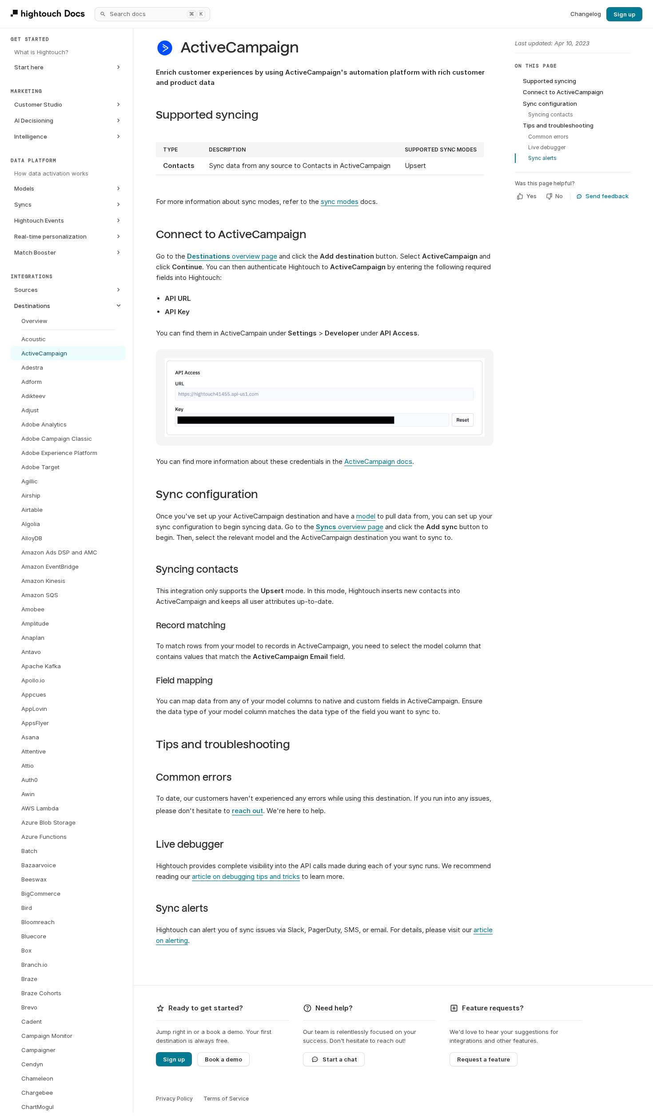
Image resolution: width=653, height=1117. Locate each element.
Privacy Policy (174, 1098)
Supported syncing (207, 115)
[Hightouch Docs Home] (49, 14)
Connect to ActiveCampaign (231, 234)
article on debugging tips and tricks (246, 876)
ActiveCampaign (240, 48)
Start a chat (340, 1059)
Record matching (191, 625)
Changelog (585, 13)
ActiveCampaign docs (378, 461)
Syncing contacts (197, 569)
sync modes (339, 201)
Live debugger (190, 844)
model (365, 516)
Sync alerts (182, 908)
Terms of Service (226, 1098)
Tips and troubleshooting (223, 744)
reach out (247, 810)
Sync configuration (207, 494)
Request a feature (483, 1059)
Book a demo (223, 1059)
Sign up (624, 14)
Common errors (193, 777)
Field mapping (184, 680)
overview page (232, 256)
